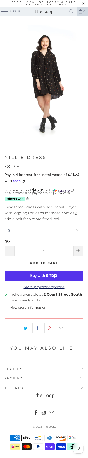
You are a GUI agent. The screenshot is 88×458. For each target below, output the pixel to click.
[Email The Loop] (51, 413)
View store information (28, 307)
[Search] (71, 11)
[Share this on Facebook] (37, 328)
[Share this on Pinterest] (49, 328)
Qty (7, 241)
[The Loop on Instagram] (43, 413)
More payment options (44, 287)
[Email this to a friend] (61, 328)
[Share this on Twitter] (25, 328)
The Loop (44, 11)
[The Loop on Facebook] (35, 413)
